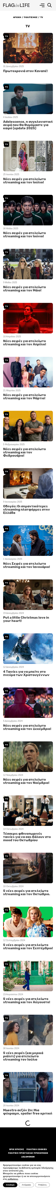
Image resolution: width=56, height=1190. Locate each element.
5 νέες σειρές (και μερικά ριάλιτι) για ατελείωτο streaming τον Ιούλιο (23, 1056)
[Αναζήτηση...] (50, 5)
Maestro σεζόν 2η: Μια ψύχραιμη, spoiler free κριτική (27, 1112)
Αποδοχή (10, 1185)
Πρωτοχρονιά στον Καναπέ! (25, 71)
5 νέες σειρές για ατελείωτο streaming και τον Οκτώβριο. (26, 892)
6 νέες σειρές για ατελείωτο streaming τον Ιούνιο (25, 1139)
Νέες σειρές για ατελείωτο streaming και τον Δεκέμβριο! (27, 727)
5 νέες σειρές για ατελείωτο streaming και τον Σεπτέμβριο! (28, 946)
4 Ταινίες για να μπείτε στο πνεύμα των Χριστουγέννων (26, 673)
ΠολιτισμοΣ (30, 17)
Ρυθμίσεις (42, 1185)
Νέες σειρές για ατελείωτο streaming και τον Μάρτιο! (24, 396)
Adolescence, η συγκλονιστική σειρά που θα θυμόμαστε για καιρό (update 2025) (28, 125)
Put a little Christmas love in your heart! (26, 619)
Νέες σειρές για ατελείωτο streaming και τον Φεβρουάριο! (24, 452)
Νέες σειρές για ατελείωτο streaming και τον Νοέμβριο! (26, 781)
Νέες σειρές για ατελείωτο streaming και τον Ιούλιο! (24, 180)
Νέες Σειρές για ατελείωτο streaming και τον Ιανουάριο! (26, 565)
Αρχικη (17, 17)
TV (6, 36)
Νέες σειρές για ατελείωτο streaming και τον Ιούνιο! (24, 234)
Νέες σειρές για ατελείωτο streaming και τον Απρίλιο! (24, 342)
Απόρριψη (26, 1185)
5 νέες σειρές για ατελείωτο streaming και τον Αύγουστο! (26, 1000)
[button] (42, 5)
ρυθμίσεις (13, 1179)
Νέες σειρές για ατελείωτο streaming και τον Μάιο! (24, 289)
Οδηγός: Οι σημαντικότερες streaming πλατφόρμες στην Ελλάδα (26, 509)
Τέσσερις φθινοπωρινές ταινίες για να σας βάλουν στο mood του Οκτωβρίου (27, 837)
